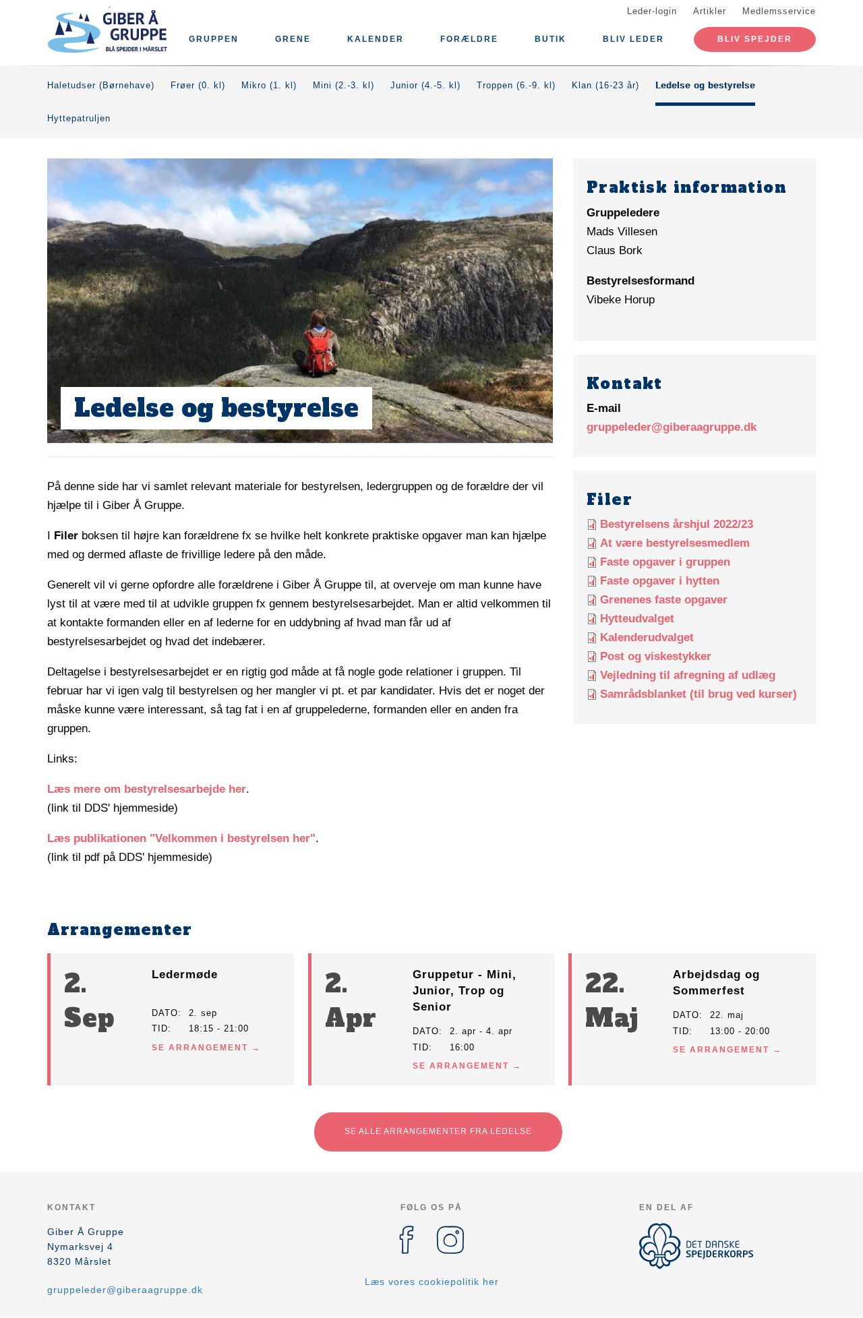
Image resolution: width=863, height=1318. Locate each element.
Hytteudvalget (637, 618)
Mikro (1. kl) (269, 85)
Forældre (469, 39)
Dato (165, 1013)
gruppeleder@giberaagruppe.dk (671, 427)
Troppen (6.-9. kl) (516, 85)
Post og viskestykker (655, 656)
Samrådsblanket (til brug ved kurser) (698, 694)
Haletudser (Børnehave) (100, 85)
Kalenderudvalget (647, 637)
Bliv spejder (754, 39)
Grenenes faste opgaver (663, 599)
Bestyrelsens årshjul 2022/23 (676, 524)
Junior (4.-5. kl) (425, 85)
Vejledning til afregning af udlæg (687, 675)
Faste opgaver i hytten (659, 580)
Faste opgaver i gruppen (665, 562)
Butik (550, 39)
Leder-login (652, 11)
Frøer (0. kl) (198, 85)
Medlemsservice (779, 11)
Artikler (709, 11)
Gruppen (214, 39)
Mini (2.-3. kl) (343, 85)
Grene (293, 39)
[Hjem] (108, 32)
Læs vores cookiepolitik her (432, 1281)
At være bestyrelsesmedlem (675, 543)
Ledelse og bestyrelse (705, 85)
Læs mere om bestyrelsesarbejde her (146, 789)
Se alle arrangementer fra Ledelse (438, 1131)
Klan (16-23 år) (605, 85)
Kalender (375, 39)
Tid (160, 1028)
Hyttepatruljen (79, 118)
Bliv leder (633, 39)
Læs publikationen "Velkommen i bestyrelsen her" (181, 838)
